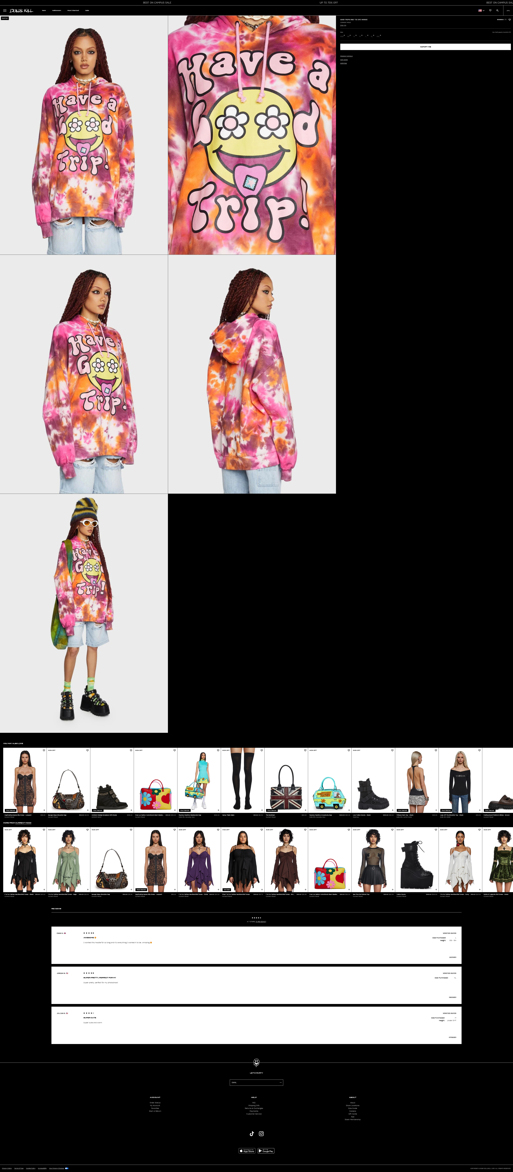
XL (372, 36)
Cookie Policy (30, 1168)
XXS (341, 36)
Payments (254, 1111)
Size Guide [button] (344, 59)
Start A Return (155, 1111)
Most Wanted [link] (73, 10)
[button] (156, 2)
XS (348, 36)
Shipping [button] (343, 63)
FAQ (253, 1103)
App (352, 1117)
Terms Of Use (19, 1168)
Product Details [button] (346, 56)
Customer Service (254, 1114)
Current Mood (345, 22)
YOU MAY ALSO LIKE (13, 743)
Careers (352, 1111)
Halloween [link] (56, 10)
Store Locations (352, 1105)
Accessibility (42, 1168)
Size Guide (352, 1108)
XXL (378, 36)
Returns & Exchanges (254, 1108)
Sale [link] (87, 10)
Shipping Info (253, 1105)
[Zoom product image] (84, 135)
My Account (155, 1105)
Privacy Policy (7, 1168)
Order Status (155, 1103)
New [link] (44, 10)
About (352, 1103)
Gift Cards (353, 1114)
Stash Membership (353, 1119)
